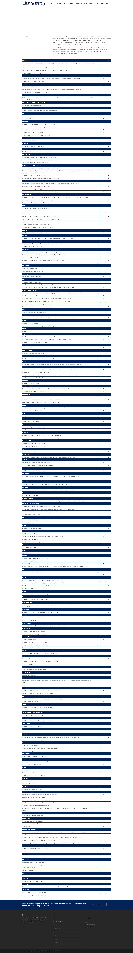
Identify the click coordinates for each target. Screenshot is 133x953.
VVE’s (90, 3)
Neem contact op (99, 904)
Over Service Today (60, 3)
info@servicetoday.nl (90, 924)
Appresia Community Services (52, 951)
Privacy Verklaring (57, 942)
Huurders (70, 3)
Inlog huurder (105, 3)
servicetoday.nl (88, 927)
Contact (96, 3)
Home (51, 3)
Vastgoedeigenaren (81, 3)
